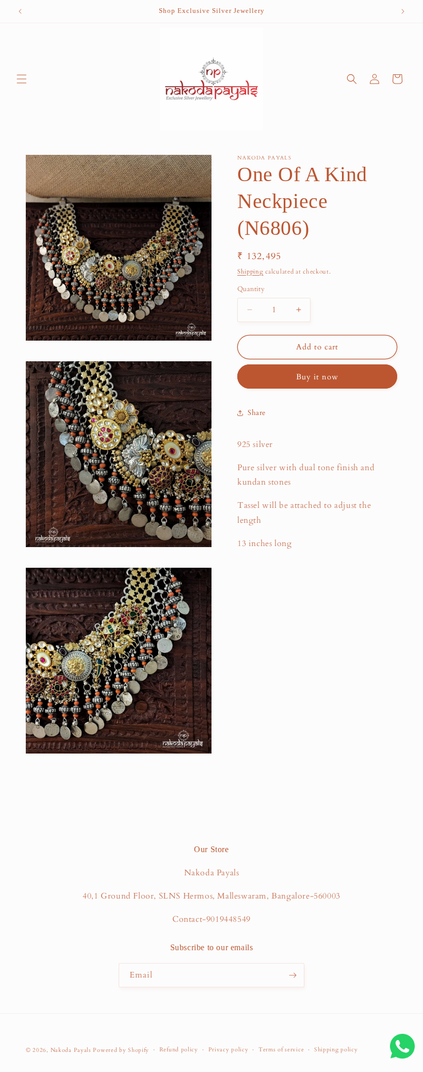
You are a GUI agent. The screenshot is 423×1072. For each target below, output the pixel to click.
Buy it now (317, 377)
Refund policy (178, 1049)
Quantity (251, 289)
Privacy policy (228, 1049)
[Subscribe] (292, 975)
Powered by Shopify (121, 1050)
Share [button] (257, 413)
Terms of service (281, 1049)
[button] (21, 79)
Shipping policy (336, 1049)
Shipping (250, 271)
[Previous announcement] (20, 11)
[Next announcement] (403, 11)
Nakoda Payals (71, 1050)
